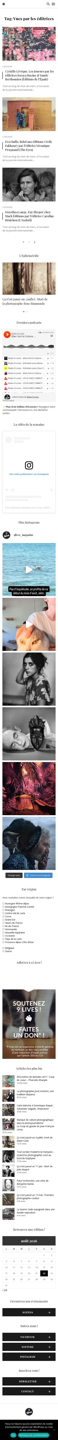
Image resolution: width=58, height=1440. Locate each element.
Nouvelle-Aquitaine (15, 932)
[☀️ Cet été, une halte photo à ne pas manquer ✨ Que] (29, 679)
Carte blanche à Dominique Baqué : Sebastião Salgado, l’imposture (35, 1107)
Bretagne (10, 909)
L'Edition (7, 66)
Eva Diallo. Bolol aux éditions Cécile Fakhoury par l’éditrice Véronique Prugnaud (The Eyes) (28, 146)
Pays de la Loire (13, 938)
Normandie (11, 929)
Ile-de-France (12, 926)
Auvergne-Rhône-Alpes (17, 903)
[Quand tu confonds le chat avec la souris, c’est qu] (29, 624)
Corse (8, 916)
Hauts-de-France (14, 922)
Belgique (9, 947)
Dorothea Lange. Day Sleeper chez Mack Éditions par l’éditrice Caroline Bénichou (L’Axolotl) (29, 216)
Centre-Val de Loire (15, 913)
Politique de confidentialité (34, 1435)
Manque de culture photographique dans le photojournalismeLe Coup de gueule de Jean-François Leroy (35, 1124)
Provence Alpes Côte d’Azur (19, 942)
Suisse (8, 951)
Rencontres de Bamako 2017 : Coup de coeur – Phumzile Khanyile (35, 1078)
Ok (13, 1435)
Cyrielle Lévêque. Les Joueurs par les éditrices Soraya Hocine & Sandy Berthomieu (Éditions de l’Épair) (29, 75)
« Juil (4, 1290)
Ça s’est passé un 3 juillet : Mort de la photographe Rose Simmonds (25, 301)
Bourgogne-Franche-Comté (19, 906)
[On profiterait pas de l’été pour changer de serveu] (29, 569)
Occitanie (10, 935)
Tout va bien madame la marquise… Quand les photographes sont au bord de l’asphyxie (35, 1155)
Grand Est (10, 919)
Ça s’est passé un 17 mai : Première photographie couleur (35, 1196)
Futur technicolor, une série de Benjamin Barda (32, 1182)
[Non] (54, 1429)
